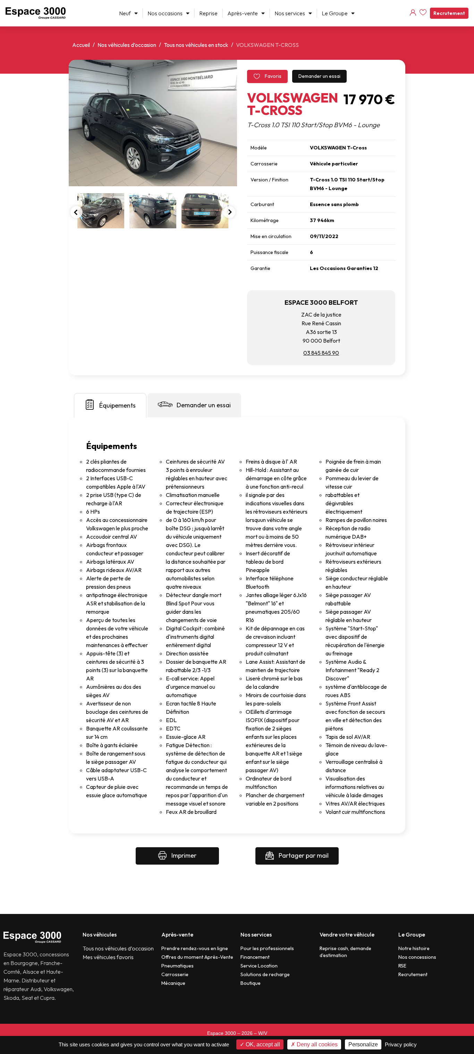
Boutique (250, 983)
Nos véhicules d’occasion (127, 44)
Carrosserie (174, 974)
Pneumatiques (177, 966)
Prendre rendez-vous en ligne (194, 948)
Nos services (289, 13)
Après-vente (242, 13)
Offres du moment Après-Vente (197, 957)
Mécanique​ (173, 983)
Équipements (117, 405)
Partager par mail (303, 855)
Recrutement (449, 13)
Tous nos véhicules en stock (196, 44)
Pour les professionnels (267, 948)
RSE (402, 966)
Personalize (363, 1044)
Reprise (208, 13)
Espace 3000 (221, 1033)
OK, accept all (262, 1044)
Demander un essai (319, 76)
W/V (262, 1033)
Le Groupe (335, 13)
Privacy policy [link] (401, 1044)
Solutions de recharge (265, 974)
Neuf (125, 13)
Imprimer (183, 855)
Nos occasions (165, 13)
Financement (255, 957)
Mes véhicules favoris (108, 957)
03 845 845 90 (321, 352)
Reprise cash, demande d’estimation (345, 951)
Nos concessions (417, 957)
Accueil (81, 44)
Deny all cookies (316, 1044)
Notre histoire (414, 948)
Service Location (259, 966)
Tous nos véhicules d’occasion (118, 948)
